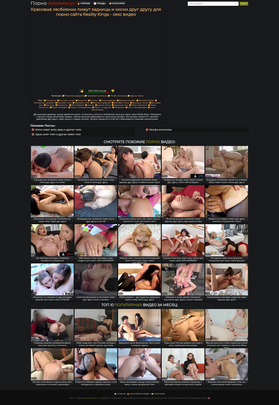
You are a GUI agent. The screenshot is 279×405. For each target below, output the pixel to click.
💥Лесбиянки (118, 107)
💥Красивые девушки (100, 103)
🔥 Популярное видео (138, 394)
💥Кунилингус (61, 105)
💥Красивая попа (63, 103)
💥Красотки (48, 105)
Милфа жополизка (160, 129)
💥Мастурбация (76, 105)
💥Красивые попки (120, 103)
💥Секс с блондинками (136, 107)
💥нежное (89, 105)
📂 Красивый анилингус (95, 96)
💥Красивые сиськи (139, 103)
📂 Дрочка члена (135, 96)
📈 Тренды (100, 3)
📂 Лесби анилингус (117, 96)
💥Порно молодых (58, 107)
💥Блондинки (49, 100)
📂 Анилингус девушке (73, 96)
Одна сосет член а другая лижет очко (58, 134)
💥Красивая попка (81, 103)
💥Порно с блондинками (79, 107)
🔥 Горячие (83, 3)
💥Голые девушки (107, 100)
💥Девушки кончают (125, 100)
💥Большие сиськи (66, 100)
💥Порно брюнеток (138, 105)
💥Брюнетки (81, 100)
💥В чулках (92, 100)
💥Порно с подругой (101, 107)
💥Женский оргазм (145, 100)
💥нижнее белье (103, 105)
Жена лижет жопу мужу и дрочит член (58, 129)
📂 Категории (117, 3)
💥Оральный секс (119, 105)
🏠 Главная (120, 394)
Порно (53, 3)
